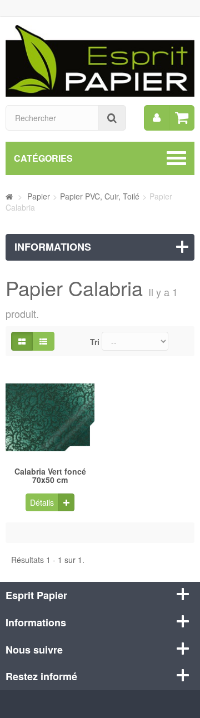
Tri (94, 341)
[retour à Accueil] (9, 196)
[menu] (156, 118)
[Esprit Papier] (100, 59)
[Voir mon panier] (181, 118)
